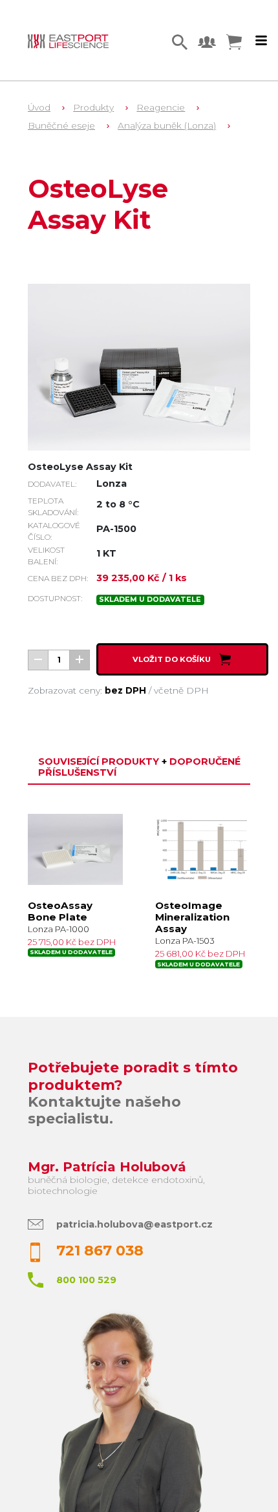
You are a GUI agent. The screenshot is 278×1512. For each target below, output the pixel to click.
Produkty (93, 107)
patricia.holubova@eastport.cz (134, 1224)
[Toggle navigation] (261, 40)
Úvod (39, 107)
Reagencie (160, 107)
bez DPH (125, 690)
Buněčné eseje (61, 125)
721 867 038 (100, 1250)
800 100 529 (86, 1280)
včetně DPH (181, 690)
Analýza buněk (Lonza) (167, 125)
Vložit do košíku (173, 659)
